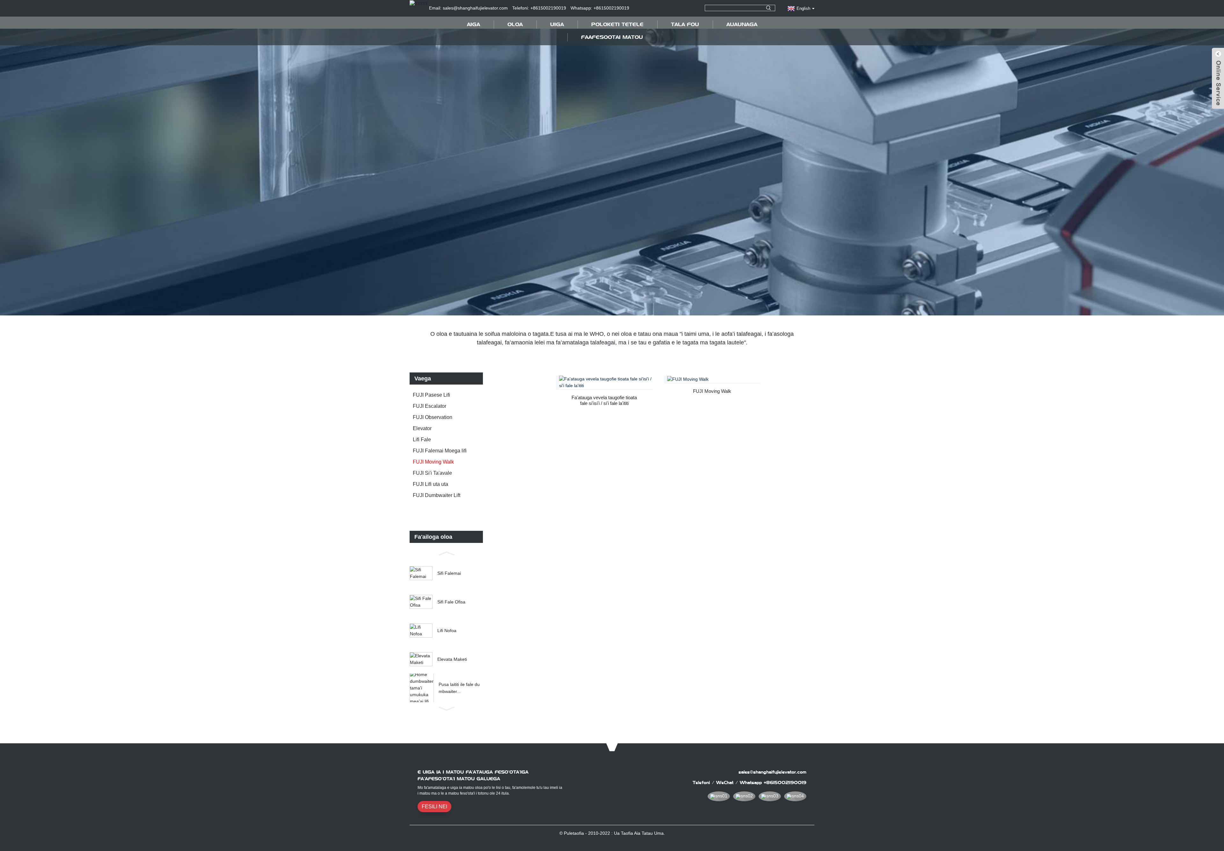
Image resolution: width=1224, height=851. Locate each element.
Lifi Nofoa (446, 630)
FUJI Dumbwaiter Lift (436, 495)
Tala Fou (685, 24)
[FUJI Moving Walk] (714, 379)
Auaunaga (741, 24)
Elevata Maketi (452, 659)
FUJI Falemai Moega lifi (440, 450)
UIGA (557, 24)
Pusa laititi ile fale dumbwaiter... (459, 688)
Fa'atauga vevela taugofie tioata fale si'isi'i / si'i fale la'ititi (604, 400)
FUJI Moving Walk (433, 462)
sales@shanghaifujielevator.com (772, 772)
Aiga (473, 24)
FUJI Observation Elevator (432, 423)
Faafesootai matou (612, 37)
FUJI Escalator (429, 406)
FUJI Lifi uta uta (430, 484)
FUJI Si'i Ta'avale (432, 473)
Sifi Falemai (449, 573)
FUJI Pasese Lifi (431, 395)
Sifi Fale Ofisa (451, 601)
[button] (446, 553)
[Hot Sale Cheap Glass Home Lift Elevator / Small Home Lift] (605, 382)
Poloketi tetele (617, 24)
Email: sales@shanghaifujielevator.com (468, 8)
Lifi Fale (422, 439)
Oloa (515, 24)
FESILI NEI (434, 806)
